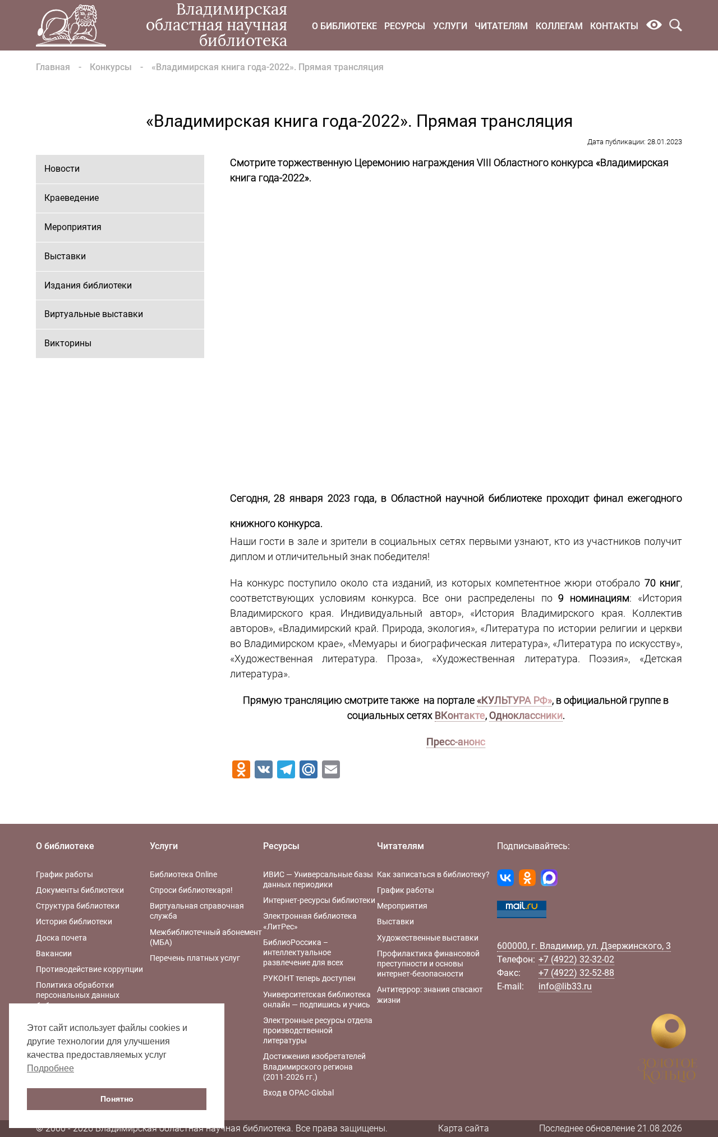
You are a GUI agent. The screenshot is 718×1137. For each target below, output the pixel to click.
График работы (64, 874)
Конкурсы (111, 67)
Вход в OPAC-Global (298, 1092)
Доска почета (61, 937)
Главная (53, 67)
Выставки (65, 256)
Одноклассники (526, 715)
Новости (62, 168)
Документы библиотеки (80, 890)
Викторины (67, 343)
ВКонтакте (460, 715)
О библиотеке (344, 26)
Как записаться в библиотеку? (433, 874)
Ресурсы (404, 26)
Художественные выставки (427, 937)
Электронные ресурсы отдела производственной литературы (317, 1030)
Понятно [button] (117, 1098)
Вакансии (54, 953)
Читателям (501, 26)
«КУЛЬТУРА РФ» (514, 700)
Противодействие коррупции (89, 969)
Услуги (450, 26)
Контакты (614, 26)
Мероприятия (73, 227)
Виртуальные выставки (93, 314)
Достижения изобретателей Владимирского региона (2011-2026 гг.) (314, 1066)
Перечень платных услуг (195, 957)
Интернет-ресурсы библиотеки (319, 900)
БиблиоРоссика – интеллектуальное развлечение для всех (303, 952)
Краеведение (71, 197)
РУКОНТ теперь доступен (309, 978)
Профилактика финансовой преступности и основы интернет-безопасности (428, 963)
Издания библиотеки (88, 285)
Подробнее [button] (50, 1068)
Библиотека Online (183, 874)
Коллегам (559, 26)
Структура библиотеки (77, 905)
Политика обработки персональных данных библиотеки (77, 995)
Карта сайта (463, 1128)
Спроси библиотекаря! (191, 890)
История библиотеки (74, 921)
